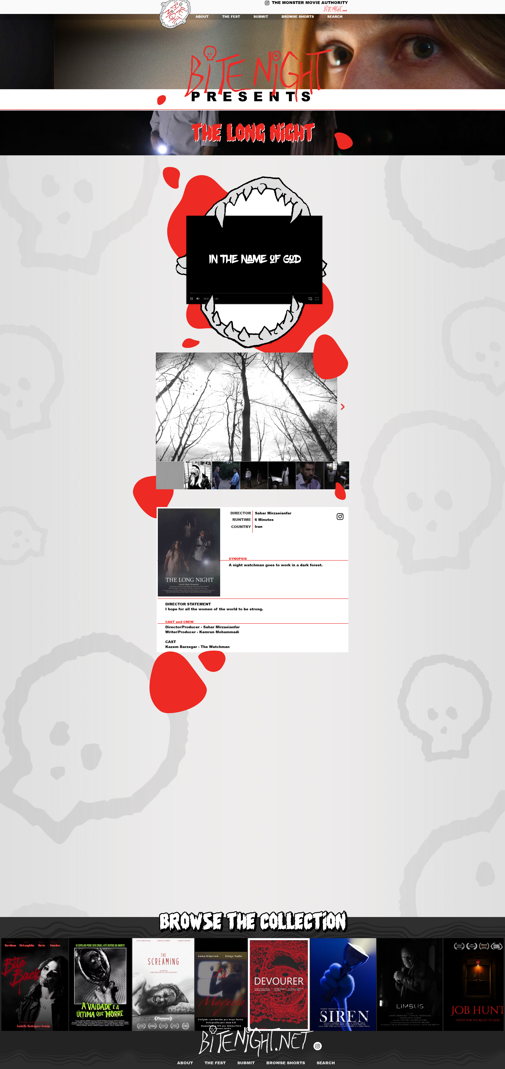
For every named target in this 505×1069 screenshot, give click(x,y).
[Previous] (22, 52)
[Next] (482, 52)
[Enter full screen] (317, 298)
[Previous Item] (162, 407)
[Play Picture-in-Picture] (310, 298)
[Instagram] (267, 3)
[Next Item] (343, 407)
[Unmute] (198, 298)
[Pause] (191, 298)
